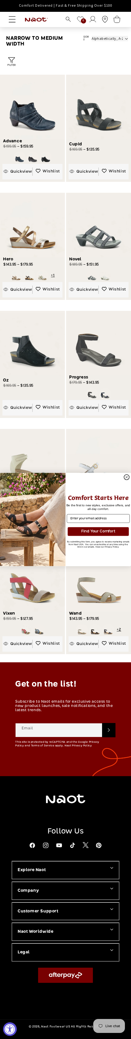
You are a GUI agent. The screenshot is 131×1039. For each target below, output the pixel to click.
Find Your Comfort (98, 531)
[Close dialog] (126, 477)
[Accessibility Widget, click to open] (10, 1029)
